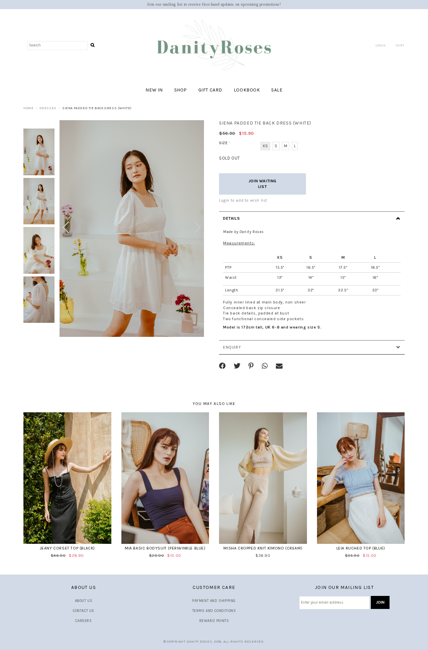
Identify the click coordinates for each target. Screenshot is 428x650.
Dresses (48, 108)
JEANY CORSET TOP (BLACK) (67, 548)
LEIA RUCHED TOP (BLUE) (360, 548)
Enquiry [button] (232, 347)
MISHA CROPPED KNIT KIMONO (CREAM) (262, 548)
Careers (83, 621)
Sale (276, 90)
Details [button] (231, 218)
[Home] (214, 45)
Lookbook (247, 90)
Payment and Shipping (214, 601)
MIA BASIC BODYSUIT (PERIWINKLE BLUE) (165, 548)
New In (154, 90)
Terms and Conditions (214, 611)
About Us (84, 601)
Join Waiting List (262, 184)
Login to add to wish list (243, 200)
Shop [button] (180, 90)
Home (28, 108)
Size (225, 143)
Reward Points (214, 621)
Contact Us (83, 611)
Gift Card (210, 90)
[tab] (312, 218)
